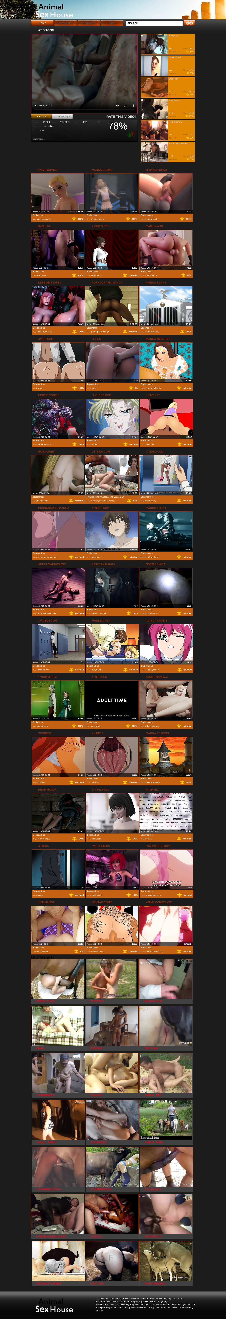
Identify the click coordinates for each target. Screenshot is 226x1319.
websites (157, 388)
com (99, 275)
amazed (103, 501)
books (155, 332)
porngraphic (43, 557)
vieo (94, 388)
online (101, 219)
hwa (44, 275)
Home (42, 23)
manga (94, 219)
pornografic (96, 332)
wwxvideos (151, 895)
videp (93, 557)
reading (156, 782)
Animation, (49, 126)
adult (40, 613)
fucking (111, 501)
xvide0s (94, 782)
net (152, 444)
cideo (93, 275)
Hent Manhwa (175, 122)
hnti (39, 951)
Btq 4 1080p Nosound (179, 143)
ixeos (40, 895)
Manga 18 (173, 36)
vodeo (40, 726)
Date (112, 23)
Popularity (88, 23)
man (39, 275)
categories (65, 23)
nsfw (147, 613)
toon (42, 130)
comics (40, 219)
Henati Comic (175, 57)
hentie (40, 444)
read (155, 219)
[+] (128, 134)
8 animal (52, 10)
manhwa (149, 557)
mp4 (54, 613)
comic (101, 951)
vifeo (94, 839)
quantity (94, 501)
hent (148, 444)
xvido (40, 388)
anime (47, 219)
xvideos (41, 670)
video (147, 501)
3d (156, 275)
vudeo (94, 444)
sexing (48, 332)
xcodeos (41, 782)
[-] (133, 134)
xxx (160, 951)
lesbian (41, 332)
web (94, 895)
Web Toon (173, 79)
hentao (94, 951)
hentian (95, 613)
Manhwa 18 (174, 100)
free (93, 670)
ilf (146, 839)
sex (149, 839)
